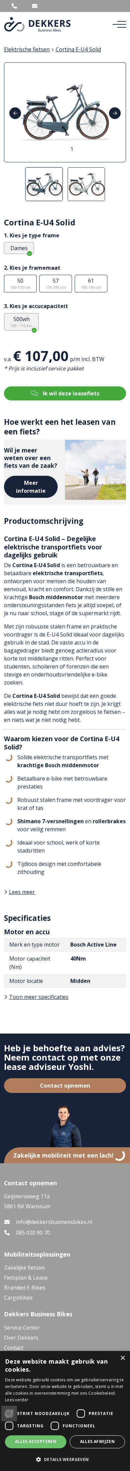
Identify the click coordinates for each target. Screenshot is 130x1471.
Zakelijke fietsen (24, 1267)
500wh (21, 321)
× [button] (122, 1358)
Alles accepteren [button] (35, 1441)
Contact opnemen (65, 1085)
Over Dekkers (21, 1337)
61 (91, 283)
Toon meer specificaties (38, 997)
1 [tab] (71, 149)
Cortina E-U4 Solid (78, 49)
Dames (19, 248)
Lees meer (22, 892)
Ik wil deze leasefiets (71, 393)
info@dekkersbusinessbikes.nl (54, 1222)
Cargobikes (18, 1297)
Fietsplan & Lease (26, 1277)
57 (56, 283)
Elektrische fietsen (27, 49)
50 (20, 283)
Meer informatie (31, 486)
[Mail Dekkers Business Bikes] (34, 6)
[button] (65, 1459)
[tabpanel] (65, 112)
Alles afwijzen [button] (97, 1441)
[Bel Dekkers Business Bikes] (14, 6)
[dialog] (65, 1411)
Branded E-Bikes (24, 1287)
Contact (13, 1347)
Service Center (22, 1327)
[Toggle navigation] (119, 24)
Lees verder (16, 1400)
